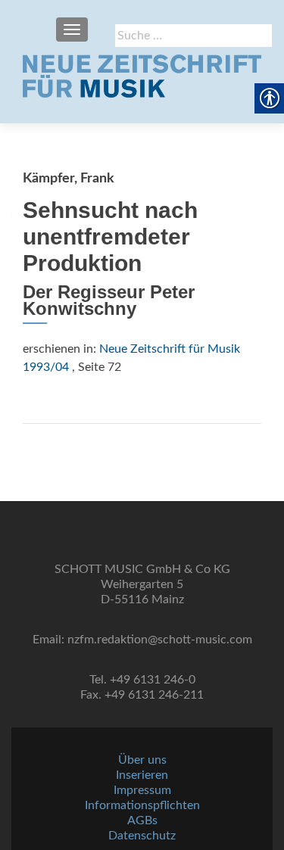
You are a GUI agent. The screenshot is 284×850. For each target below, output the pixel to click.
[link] (142, 76)
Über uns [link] (142, 760)
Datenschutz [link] (142, 836)
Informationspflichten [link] (142, 805)
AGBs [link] (142, 820)
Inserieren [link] (142, 775)
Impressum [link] (142, 790)
